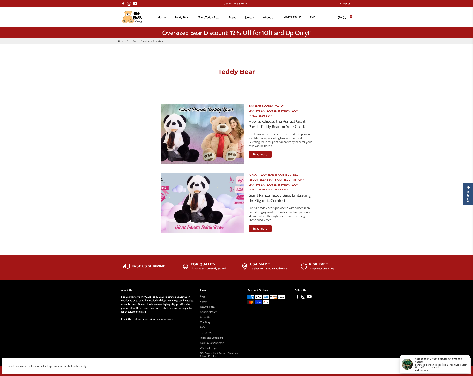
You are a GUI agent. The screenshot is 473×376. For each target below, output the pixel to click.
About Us (269, 17)
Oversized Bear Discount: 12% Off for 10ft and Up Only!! (236, 33)
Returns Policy (207, 306)
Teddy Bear (182, 17)
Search (203, 301)
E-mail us (345, 3)
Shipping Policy (208, 311)
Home (162, 17)
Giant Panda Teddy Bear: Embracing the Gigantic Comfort (280, 198)
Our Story (205, 322)
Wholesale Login (208, 347)
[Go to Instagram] (129, 4)
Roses (232, 17)
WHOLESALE (292, 17)
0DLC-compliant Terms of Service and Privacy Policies (220, 355)
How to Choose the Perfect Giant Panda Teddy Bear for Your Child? (277, 124)
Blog (202, 296)
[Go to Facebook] (123, 4)
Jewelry (249, 17)
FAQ (312, 17)
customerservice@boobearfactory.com (153, 319)
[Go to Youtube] (135, 4)
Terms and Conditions (211, 337)
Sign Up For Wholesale (212, 342)
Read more (260, 154)
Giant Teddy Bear (209, 17)
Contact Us (206, 332)
